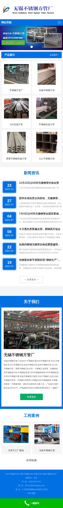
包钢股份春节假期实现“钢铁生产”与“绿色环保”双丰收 (40, 259)
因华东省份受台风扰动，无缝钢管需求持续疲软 (40, 198)
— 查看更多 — (31, 279)
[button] (31, 47)
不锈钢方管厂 (16, 90)
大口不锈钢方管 (47, 158)
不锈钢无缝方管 (47, 124)
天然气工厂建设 (16, 450)
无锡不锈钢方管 (47, 90)
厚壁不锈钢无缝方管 (16, 158)
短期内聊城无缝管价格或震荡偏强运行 (40, 244)
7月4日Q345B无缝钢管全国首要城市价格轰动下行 (40, 213)
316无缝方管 (16, 124)
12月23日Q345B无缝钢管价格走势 (39, 182)
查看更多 (31, 397)
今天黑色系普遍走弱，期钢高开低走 (39, 229)
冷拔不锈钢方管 (47, 450)
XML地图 (31, 493)
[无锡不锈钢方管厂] (31, 9)
